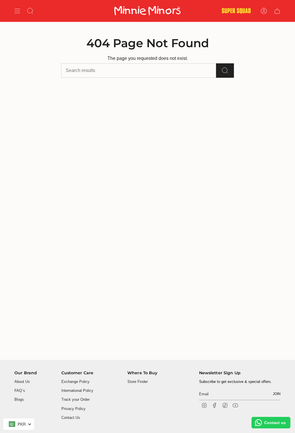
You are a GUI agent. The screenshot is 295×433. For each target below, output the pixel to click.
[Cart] (277, 11)
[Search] (225, 70)
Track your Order (75, 399)
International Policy (77, 390)
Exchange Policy (75, 381)
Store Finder (137, 381)
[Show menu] (17, 11)
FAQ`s (19, 390)
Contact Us (70, 417)
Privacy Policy (73, 409)
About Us (22, 381)
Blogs (19, 399)
